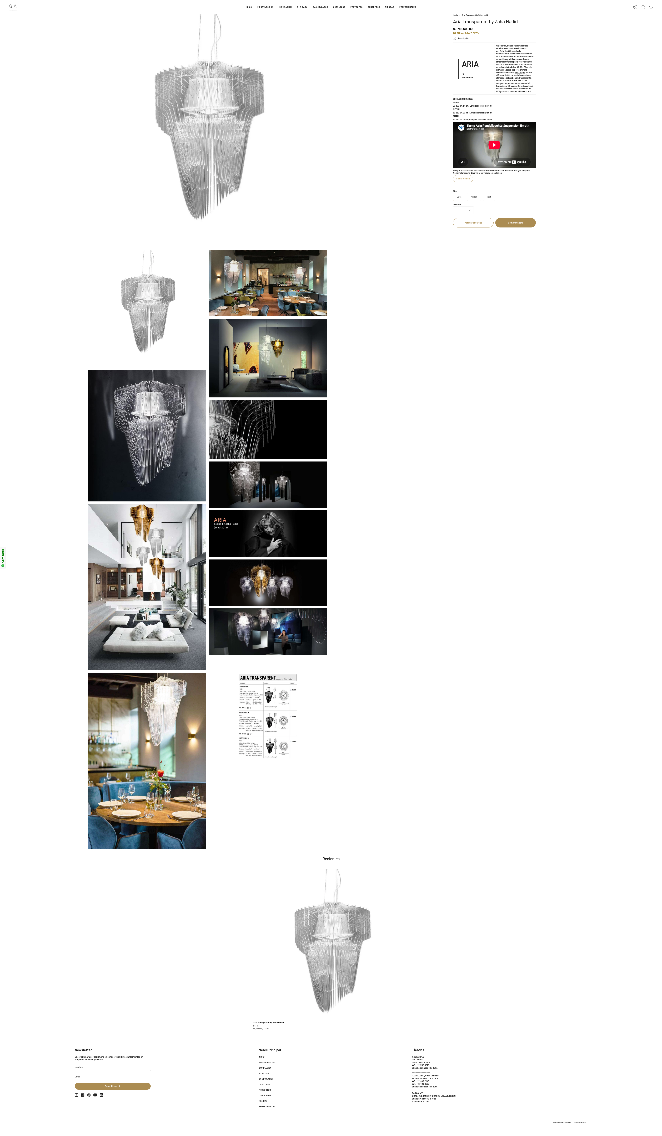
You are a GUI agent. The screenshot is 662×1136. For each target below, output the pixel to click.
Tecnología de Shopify (580, 1122)
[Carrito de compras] (651, 7)
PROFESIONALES (267, 1106)
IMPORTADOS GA (267, 1062)
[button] (265, 7)
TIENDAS (263, 1100)
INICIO (261, 1056)
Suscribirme (111, 1086)
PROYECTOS (265, 1089)
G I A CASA (264, 1073)
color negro (520, 72)
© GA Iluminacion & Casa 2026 (562, 1122)
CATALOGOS (264, 1084)
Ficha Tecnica (463, 178)
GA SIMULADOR (266, 1078)
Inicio (455, 15)
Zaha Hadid (505, 51)
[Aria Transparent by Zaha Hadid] (331, 950)
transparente (525, 78)
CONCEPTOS (265, 1095)
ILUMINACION (265, 1067)
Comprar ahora (515, 222)
